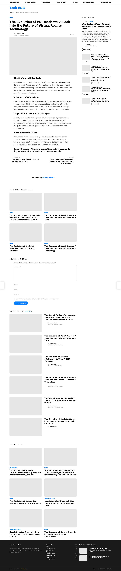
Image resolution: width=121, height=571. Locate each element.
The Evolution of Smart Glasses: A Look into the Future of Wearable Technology (60, 248)
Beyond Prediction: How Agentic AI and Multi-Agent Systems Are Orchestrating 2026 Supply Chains (60, 472)
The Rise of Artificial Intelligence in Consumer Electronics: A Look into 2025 (59, 421)
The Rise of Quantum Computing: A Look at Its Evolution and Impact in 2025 (60, 400)
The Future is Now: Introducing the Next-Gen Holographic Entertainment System (100, 68)
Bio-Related (14, 2)
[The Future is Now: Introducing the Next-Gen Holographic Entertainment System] (86, 68)
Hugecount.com (24, 568)
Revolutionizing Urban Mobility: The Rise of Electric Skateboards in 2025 (24, 534)
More (106, 41)
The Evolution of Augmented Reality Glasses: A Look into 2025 (25, 502)
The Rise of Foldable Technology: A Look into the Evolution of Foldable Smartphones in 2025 (25, 217)
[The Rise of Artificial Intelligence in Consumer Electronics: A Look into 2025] (25, 427)
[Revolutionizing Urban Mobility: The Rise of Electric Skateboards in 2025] (25, 518)
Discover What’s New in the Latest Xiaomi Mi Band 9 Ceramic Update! (100, 550)
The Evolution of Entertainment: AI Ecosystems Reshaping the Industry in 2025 (101, 89)
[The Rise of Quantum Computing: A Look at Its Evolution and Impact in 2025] (25, 406)
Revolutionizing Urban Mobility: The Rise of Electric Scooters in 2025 (59, 503)
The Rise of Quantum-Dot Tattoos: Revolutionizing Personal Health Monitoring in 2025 (25, 472)
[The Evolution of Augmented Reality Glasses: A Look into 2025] (25, 487)
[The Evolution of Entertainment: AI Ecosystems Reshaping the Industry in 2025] (86, 89)
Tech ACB (17, 8)
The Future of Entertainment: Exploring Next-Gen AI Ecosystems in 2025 (101, 79)
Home (94, 568)
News (11, 212)
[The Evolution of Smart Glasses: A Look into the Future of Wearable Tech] (60, 202)
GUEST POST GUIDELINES (105, 568)
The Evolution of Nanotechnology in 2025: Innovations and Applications (60, 534)
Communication (30, 2)
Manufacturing (88, 2)
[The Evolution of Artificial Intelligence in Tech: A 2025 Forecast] (25, 232)
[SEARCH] (104, 7)
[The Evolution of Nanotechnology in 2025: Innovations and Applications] (60, 518)
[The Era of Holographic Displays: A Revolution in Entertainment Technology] (86, 101)
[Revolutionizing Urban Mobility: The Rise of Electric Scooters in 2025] (60, 487)
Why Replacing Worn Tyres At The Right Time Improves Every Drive (96, 26)
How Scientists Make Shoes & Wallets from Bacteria (99, 557)
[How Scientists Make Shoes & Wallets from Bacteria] (83, 558)
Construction (46, 2)
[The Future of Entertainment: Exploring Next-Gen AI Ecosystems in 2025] (86, 80)
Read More (86, 49)
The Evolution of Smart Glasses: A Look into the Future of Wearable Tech (60, 217)
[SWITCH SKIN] (107, 7)
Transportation (105, 2)
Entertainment (62, 2)
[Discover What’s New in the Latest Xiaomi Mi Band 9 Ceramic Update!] (83, 551)
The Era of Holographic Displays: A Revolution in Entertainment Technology (100, 100)
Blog (46, 467)
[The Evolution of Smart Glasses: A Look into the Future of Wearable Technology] (60, 232)
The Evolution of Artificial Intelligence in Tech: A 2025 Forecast (22, 248)
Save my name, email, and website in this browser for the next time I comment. (37, 299)
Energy (75, 2)
